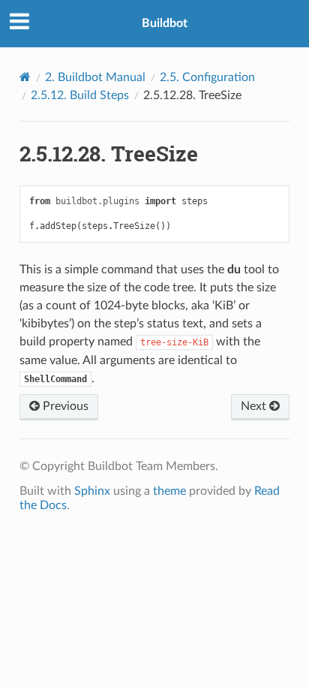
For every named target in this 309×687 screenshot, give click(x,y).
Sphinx (92, 491)
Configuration (207, 77)
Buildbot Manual (95, 77)
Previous (64, 406)
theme (169, 491)
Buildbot (165, 23)
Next (255, 406)
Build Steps (80, 95)
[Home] (25, 77)
